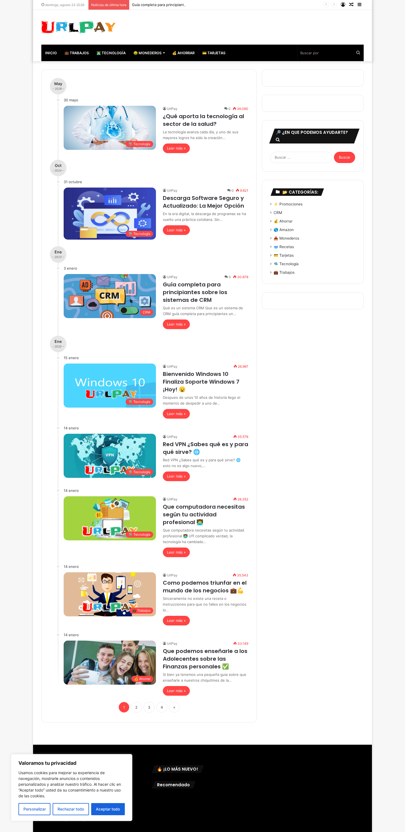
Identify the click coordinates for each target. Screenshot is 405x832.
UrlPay (172, 109)
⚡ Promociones (288, 204)
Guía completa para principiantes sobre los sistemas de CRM (184, 4)
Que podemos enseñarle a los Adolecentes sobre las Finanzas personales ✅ (205, 658)
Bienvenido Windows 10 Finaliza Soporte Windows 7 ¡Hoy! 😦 (201, 381)
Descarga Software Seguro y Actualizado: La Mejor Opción (203, 202)
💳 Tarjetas (284, 255)
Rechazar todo (71, 809)
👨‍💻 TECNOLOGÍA (111, 53)
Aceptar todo (108, 809)
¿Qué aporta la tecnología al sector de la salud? (203, 120)
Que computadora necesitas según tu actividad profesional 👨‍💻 (204, 514)
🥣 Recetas (284, 247)
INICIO (51, 53)
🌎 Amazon (284, 229)
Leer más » (176, 148)
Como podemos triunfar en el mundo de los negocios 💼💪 (205, 586)
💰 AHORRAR (183, 53)
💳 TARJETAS (213, 53)
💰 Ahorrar (283, 221)
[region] (71, 787)
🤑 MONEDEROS (147, 53)
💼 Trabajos (284, 272)
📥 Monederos (286, 238)
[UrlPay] (78, 27)
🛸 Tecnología (286, 264)
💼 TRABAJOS (76, 53)
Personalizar (34, 809)
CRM (278, 212)
